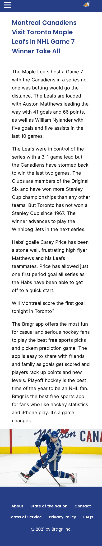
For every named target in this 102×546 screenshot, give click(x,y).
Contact (82, 506)
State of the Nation (48, 506)
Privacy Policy (62, 517)
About (17, 506)
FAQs (88, 517)
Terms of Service (25, 517)
